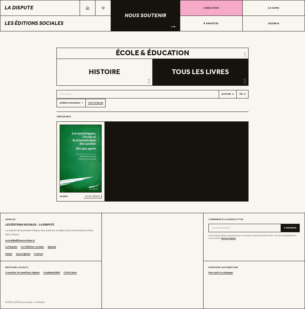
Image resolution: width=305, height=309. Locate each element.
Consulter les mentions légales (22, 273)
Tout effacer (95, 103)
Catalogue (211, 8)
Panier (8, 254)
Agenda (273, 23)
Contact (38, 254)
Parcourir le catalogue (220, 273)
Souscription (23, 254)
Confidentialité (51, 273)
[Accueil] (87, 8)
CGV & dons (70, 273)
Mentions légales (228, 238)
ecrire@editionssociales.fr (20, 240)
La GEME (273, 8)
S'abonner (290, 228)
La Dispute (19, 8)
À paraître (211, 23)
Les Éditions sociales (34, 23)
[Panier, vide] (103, 8)
